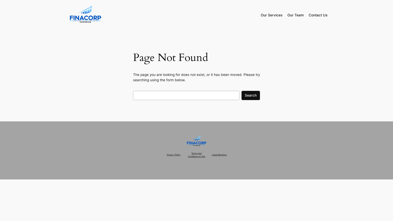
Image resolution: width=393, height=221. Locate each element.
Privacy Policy (174, 155)
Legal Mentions (219, 155)
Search (251, 95)
